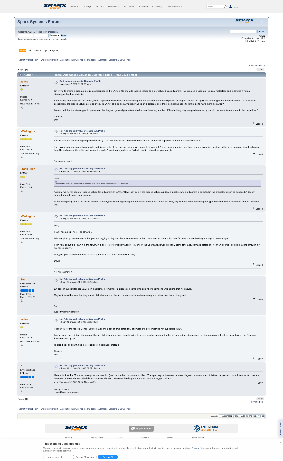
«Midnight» (27, 131)
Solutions (143, 6)
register (53, 32)
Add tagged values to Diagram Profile (80, 81)
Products (74, 6)
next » (262, 65)
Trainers (195, 439)
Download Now (174, 6)
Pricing (87, 6)
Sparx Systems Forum (39, 21)
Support (99, 6)
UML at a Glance (97, 437)
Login (235, 7)
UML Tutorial (128, 6)
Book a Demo (281, 429)
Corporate (119, 439)
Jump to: (214, 416)
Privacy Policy (198, 448)
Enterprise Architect (72, 439)
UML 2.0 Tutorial (147, 439)
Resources (113, 6)
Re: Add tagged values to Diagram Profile (82, 130)
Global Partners (198, 437)
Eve (22, 279)
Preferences (52, 457)
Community (157, 6)
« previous (254, 65)
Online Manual (172, 439)
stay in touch (143, 428)
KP (22, 365)
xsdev (24, 81)
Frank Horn (27, 168)
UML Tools (94, 439)
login (45, 32)
